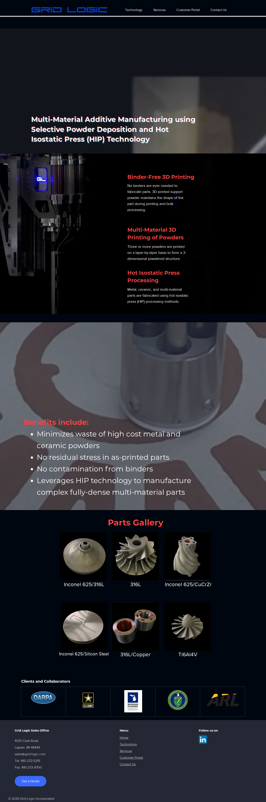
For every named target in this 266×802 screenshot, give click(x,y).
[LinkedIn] (203, 739)
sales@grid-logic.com (30, 754)
